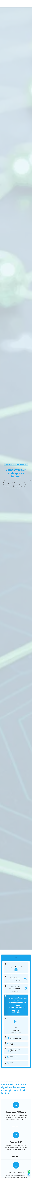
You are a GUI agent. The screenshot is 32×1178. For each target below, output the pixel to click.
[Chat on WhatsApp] (29, 1171)
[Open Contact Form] (29, 1174)
